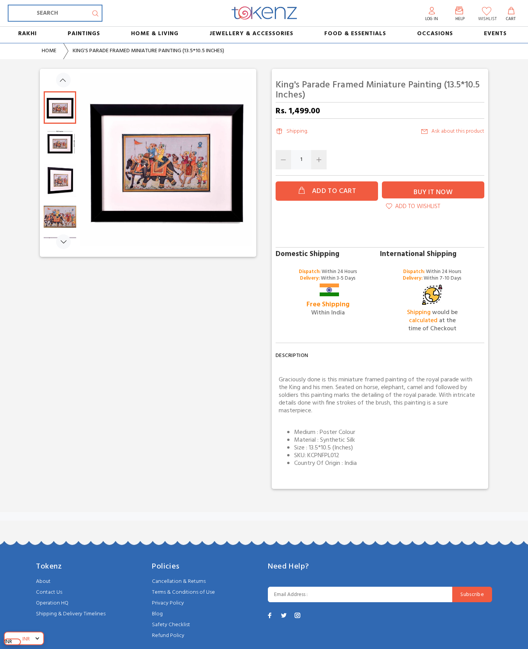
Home (49, 50)
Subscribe (472, 594)
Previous (63, 80)
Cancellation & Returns (179, 581)
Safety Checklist (171, 624)
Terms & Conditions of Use (183, 592)
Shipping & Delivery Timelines (71, 614)
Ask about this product (457, 131)
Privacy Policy (168, 603)
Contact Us (49, 592)
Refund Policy (168, 635)
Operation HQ (52, 603)
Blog (157, 614)
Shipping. (297, 131)
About (43, 581)
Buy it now (433, 192)
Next (63, 241)
